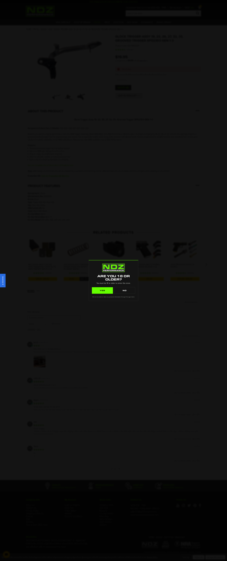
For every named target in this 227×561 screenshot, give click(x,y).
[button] (3, 280)
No (125, 290)
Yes (102, 290)
